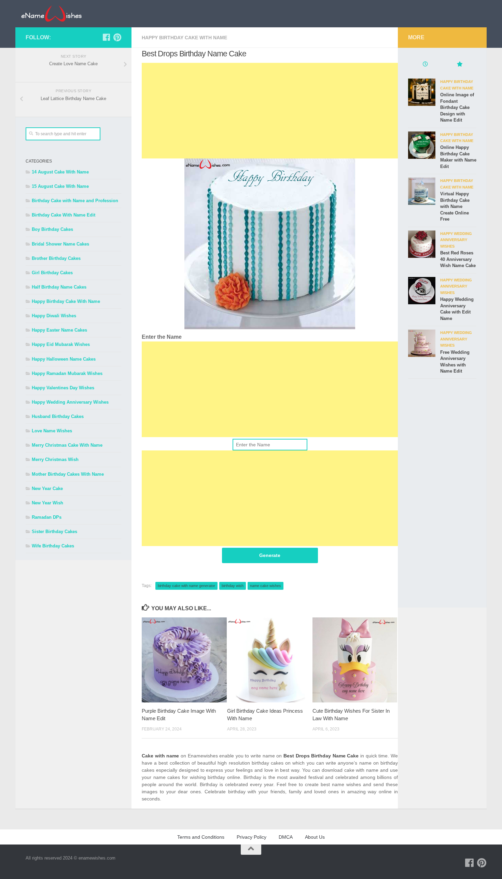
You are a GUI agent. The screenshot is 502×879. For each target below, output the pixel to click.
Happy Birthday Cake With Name (184, 37)
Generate (269, 555)
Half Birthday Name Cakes (59, 287)
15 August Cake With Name (60, 186)
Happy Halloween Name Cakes (64, 359)
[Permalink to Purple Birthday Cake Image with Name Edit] (184, 659)
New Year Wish (47, 502)
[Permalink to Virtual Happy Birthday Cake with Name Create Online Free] (421, 191)
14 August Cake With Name (60, 172)
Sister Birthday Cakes (54, 531)
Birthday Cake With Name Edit (63, 215)
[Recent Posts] (425, 65)
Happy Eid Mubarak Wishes (61, 344)
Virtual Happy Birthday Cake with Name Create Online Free (455, 206)
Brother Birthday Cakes (56, 258)
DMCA (286, 837)
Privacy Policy (251, 837)
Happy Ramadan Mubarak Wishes (67, 373)
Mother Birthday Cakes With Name (68, 474)
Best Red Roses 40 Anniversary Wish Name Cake (458, 259)
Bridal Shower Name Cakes (60, 244)
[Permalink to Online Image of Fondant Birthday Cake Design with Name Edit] (421, 92)
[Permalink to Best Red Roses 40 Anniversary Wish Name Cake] (421, 244)
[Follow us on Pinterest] (117, 37)
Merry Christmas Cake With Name (67, 445)
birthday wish (232, 586)
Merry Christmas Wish (55, 459)
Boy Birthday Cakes (52, 229)
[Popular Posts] (459, 65)
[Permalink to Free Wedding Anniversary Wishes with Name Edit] (421, 343)
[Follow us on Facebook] (106, 37)
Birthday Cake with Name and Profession (75, 200)
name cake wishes (265, 586)
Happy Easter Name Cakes (59, 330)
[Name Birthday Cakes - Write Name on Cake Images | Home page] (51, 13)
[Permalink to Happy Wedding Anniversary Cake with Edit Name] (421, 290)
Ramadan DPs (46, 517)
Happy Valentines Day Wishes (63, 387)
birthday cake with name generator (186, 586)
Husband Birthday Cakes (58, 416)
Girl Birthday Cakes (52, 272)
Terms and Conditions (200, 837)
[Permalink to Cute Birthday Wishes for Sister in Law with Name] (355, 659)
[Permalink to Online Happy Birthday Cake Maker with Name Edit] (421, 145)
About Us (315, 837)
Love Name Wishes (52, 430)
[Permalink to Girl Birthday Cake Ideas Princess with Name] (269, 659)
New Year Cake (47, 488)
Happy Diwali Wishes (54, 315)
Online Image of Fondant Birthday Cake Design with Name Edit (457, 107)
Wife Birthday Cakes (53, 545)
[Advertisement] (270, 110)
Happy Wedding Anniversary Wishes (70, 402)
